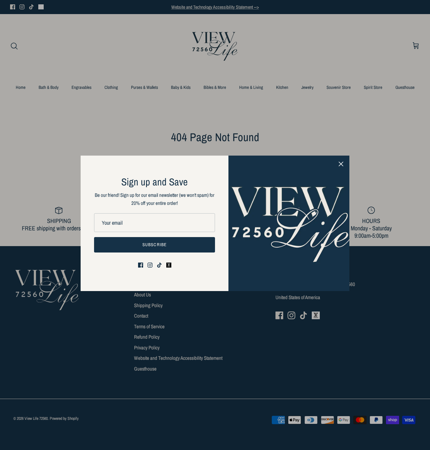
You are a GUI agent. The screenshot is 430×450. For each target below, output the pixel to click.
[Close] (341, 164)
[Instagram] (150, 265)
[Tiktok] (159, 265)
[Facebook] (140, 265)
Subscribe (154, 244)
